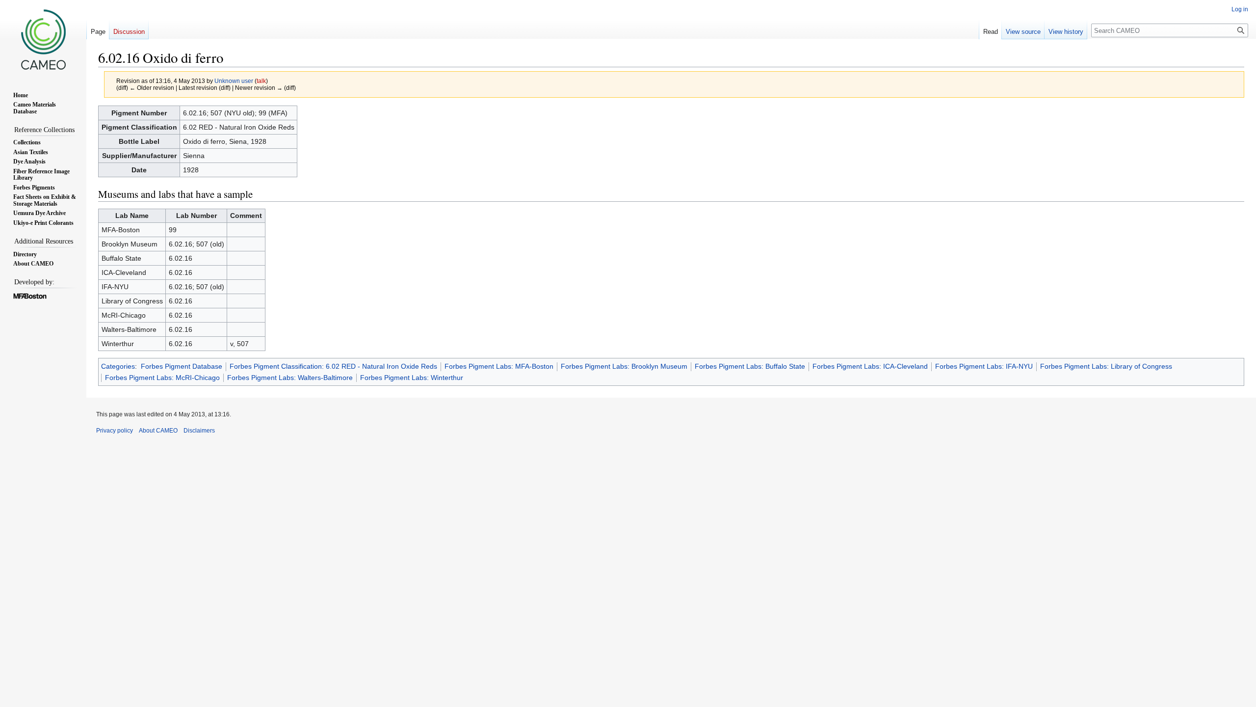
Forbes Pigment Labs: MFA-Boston (499, 366)
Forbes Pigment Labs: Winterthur (411, 377)
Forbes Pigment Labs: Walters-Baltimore (290, 377)
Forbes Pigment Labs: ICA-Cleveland (870, 366)
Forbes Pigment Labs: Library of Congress (1106, 366)
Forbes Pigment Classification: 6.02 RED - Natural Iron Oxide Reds (333, 366)
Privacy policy (114, 430)
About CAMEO (158, 430)
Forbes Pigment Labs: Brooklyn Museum (624, 366)
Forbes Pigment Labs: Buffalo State (750, 366)
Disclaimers (199, 430)
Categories (118, 366)
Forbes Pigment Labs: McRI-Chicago (162, 377)
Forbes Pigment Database (181, 366)
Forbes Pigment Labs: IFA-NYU (984, 366)
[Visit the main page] (43, 39)
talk (261, 81)
